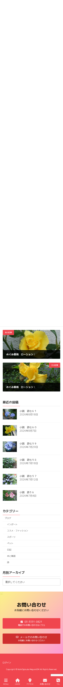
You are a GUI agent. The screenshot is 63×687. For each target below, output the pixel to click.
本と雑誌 (11, 555)
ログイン (7, 662)
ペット (10, 543)
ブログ (8, 518)
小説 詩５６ (27, 492)
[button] (31, 623)
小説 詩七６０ (28, 427)
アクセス (29, 684)
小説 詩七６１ (28, 411)
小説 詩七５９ (28, 443)
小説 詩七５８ (28, 459)
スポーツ (11, 536)
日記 (9, 549)
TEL (58, 684)
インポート (12, 524)
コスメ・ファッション (17, 530)
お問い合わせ (45, 684)
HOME (17, 684)
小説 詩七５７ (28, 476)
